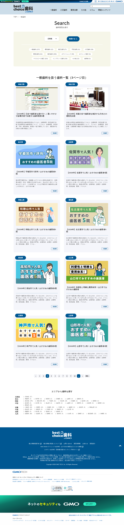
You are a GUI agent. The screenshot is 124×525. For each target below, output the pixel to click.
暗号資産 (86, 520)
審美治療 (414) (37, 54)
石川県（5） (38, 403)
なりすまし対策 (75, 481)
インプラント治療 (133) (60, 58)
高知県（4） (49, 411)
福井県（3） (59, 403)
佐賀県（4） (39, 413)
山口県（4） (70, 409)
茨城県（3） (74, 401)
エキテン (61, 449)
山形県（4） (70, 399)
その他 (100, 520)
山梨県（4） (70, 403)
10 (74, 376)
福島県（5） (80, 399)
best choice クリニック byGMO (61, 446)
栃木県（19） (85, 401)
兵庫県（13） (40, 407)
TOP (15, 17)
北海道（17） (29, 396)
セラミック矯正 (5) (85, 54)
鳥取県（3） (39, 409)
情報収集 (73, 520)
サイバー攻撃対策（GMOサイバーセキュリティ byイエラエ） (36, 481)
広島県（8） (49, 409)
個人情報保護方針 (34, 443)
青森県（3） (28, 399)
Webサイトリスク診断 (59, 479)
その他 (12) (75, 58)
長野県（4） (80, 403)
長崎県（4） (49, 413)
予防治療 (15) (76, 49)
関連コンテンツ (104, 10)
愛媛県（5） (28, 411)
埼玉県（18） (64, 401)
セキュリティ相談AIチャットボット (73, 479)
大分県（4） (70, 413)
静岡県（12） (101, 403)
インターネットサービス (18, 520)
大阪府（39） (29, 407)
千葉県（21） (53, 401)
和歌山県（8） (93, 407)
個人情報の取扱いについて (51, 443)
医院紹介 (92, 443)
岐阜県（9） (90, 403)
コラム (92, 10)
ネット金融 (79, 520)
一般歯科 (54, 133)
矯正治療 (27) (62, 49)
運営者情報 (77, 443)
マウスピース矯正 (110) (40, 58)
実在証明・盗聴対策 (17, 481)
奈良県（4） (82, 407)
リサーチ (67, 520)
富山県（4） (49, 403)
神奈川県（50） (41, 401)
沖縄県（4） (103, 413)
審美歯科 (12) (49, 49)
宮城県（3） (59, 399)
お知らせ (85, 443)
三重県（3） (61, 407)
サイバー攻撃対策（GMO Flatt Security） (61, 481)
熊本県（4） (60, 413)
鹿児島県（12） (92, 413)
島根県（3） (60, 409)
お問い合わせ (68, 443)
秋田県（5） (49, 399)
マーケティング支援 (59, 520)
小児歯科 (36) (89, 49)
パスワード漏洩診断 (47, 479)
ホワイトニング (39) (68, 54)
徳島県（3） (59, 411)
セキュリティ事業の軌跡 (86, 481)
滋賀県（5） (72, 407)
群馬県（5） (96, 401)
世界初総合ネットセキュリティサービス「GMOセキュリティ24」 (27, 479)
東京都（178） (29, 401)
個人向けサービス (93, 520)
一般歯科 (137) (35, 49)
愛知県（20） (29, 405)
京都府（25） (51, 407)
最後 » (87, 376)
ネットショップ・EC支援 (30, 520)
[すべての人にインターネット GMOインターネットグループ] (110, 1)
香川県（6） (38, 411)
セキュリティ (50, 520)
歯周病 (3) (87, 58)
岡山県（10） (29, 409)
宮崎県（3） (81, 413)
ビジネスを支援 (41, 520)
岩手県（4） (38, 399)
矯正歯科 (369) (52, 54)
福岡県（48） (29, 413)
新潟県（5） (28, 403)
